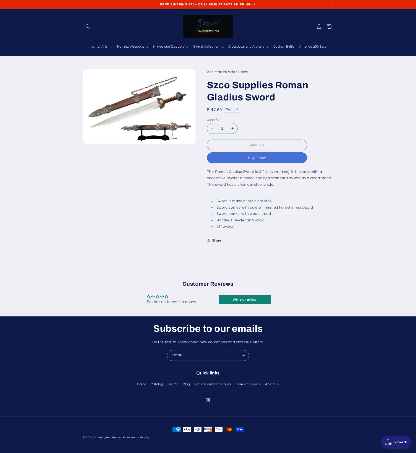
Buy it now (257, 157)
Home (141, 384)
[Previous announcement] (84, 4)
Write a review (245, 299)
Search (173, 384)
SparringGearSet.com (108, 437)
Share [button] (216, 240)
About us (272, 384)
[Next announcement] (331, 4)
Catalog (157, 384)
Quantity (213, 119)
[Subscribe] (244, 355)
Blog (186, 384)
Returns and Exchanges (212, 384)
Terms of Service (248, 384)
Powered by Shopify (136, 437)
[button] (88, 26)
